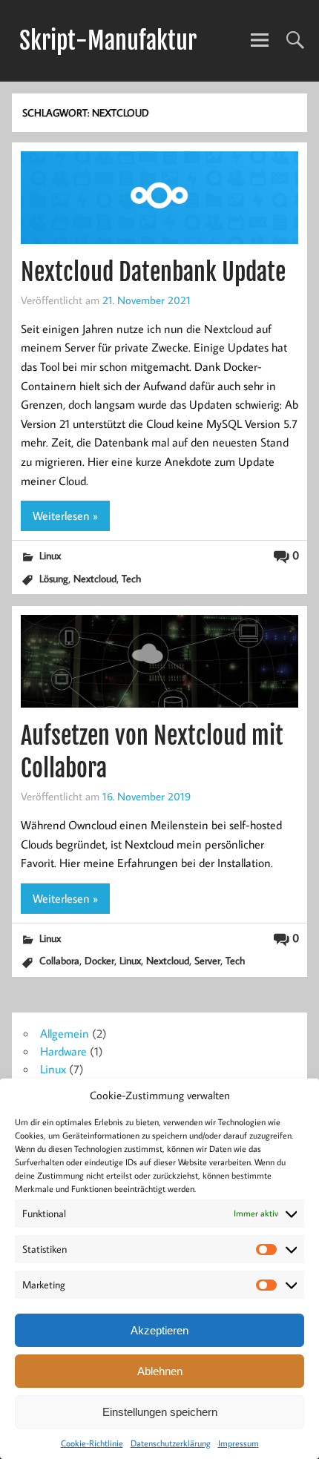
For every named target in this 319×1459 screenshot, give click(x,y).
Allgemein (64, 1033)
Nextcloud (94, 578)
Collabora (59, 960)
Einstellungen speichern (159, 1412)
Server (207, 960)
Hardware (63, 1051)
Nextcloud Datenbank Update (153, 272)
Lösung (53, 578)
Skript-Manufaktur (108, 41)
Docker (99, 960)
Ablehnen (159, 1371)
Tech (131, 578)
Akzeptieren (159, 1330)
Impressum (238, 1443)
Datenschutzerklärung (171, 1443)
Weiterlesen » (65, 515)
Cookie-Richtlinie (92, 1443)
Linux (50, 555)
